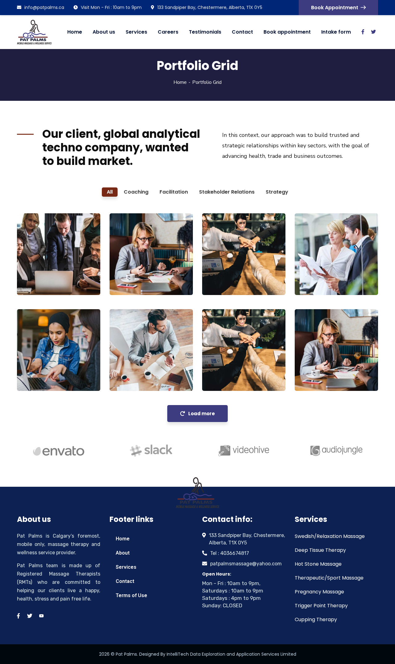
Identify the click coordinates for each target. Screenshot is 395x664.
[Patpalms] (34, 32)
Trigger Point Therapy (321, 605)
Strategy (314, 282)
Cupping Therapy (316, 619)
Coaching (130, 282)
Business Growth (131, 270)
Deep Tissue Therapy (320, 550)
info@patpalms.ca (44, 7)
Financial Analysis (317, 366)
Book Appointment (334, 7)
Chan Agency (231, 273)
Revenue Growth (131, 357)
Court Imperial (47, 369)
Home (180, 82)
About (123, 553)
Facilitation (39, 282)
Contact (125, 581)
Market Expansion (226, 366)
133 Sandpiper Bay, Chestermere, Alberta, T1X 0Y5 (209, 7)
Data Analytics (325, 273)
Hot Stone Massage (318, 564)
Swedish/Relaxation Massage (330, 536)
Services (126, 567)
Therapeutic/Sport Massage (329, 577)
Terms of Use (131, 595)
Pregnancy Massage (319, 591)
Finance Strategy (39, 270)
